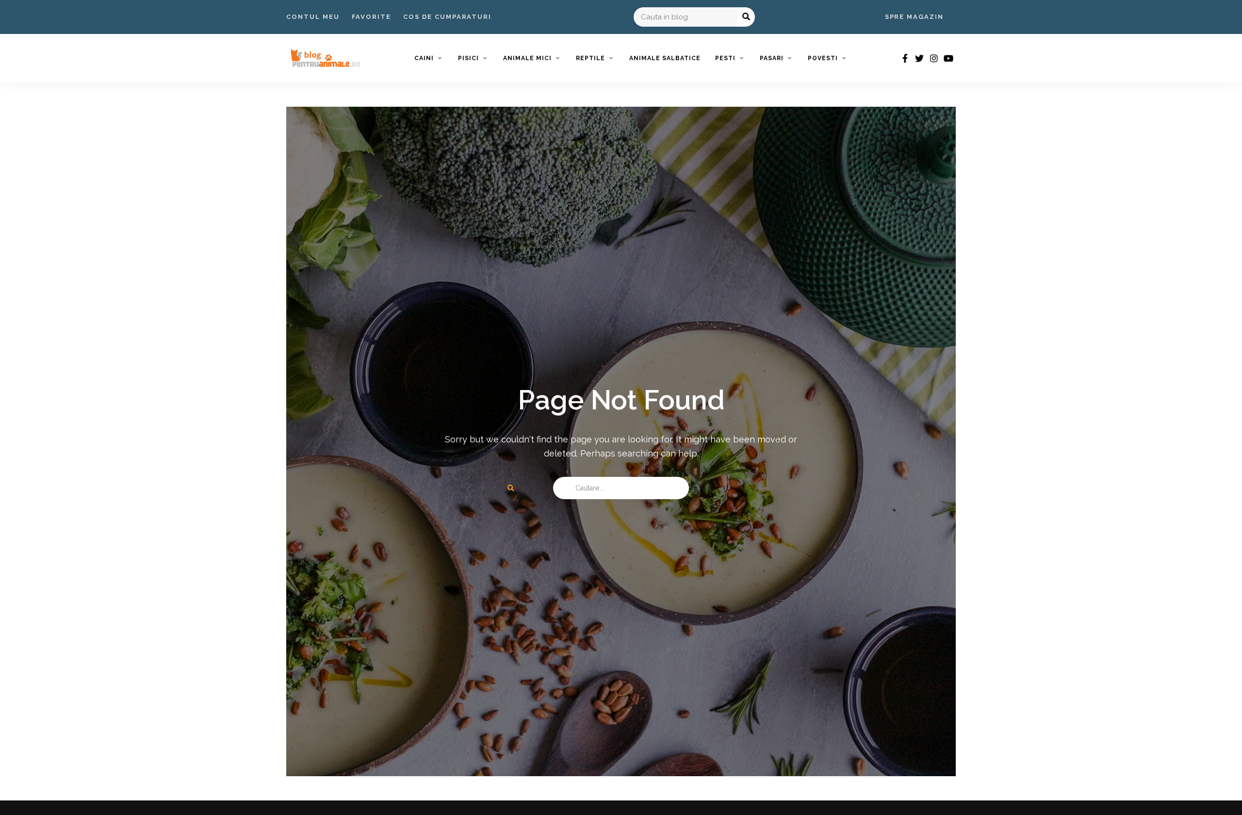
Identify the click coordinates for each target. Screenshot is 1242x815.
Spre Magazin (914, 16)
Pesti (725, 58)
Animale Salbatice (665, 58)
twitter (919, 58)
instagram (934, 58)
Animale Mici (527, 58)
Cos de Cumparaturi (447, 16)
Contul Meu (313, 16)
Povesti (823, 58)
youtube (948, 58)
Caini (424, 58)
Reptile (590, 58)
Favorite (372, 16)
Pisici (468, 58)
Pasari (772, 58)
